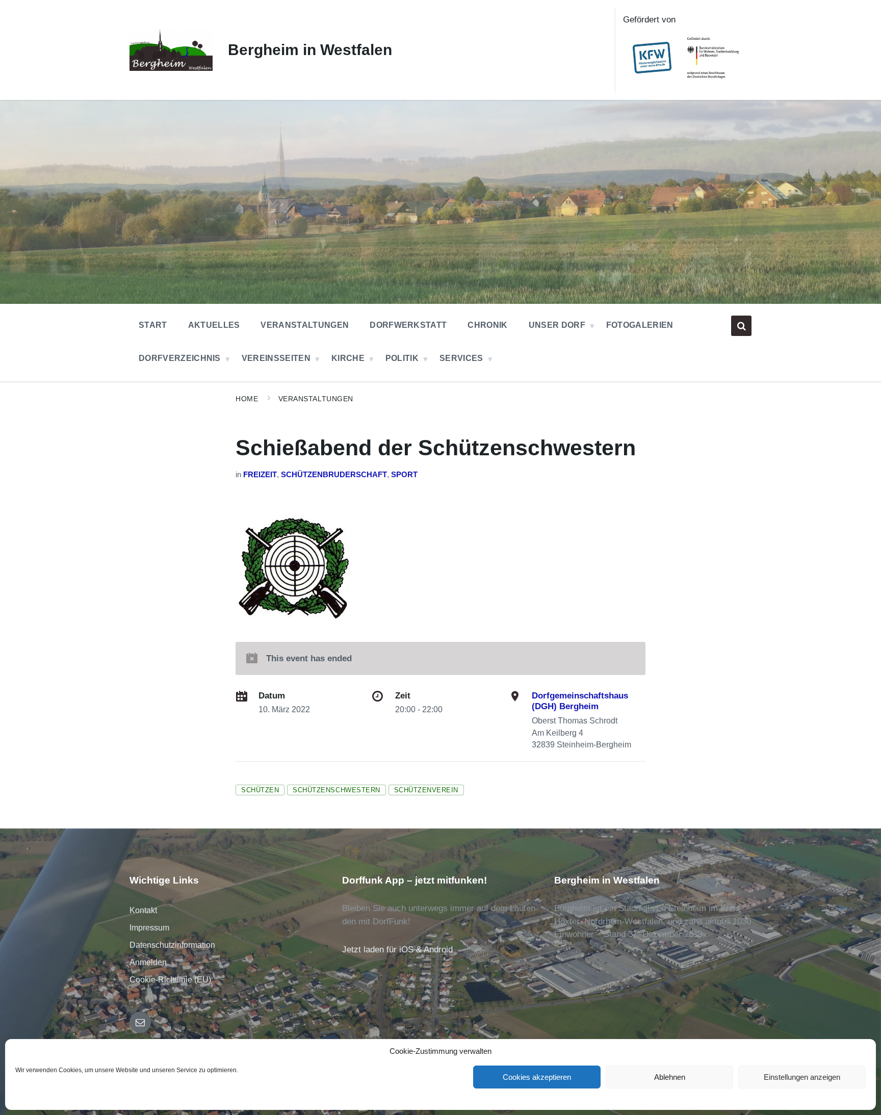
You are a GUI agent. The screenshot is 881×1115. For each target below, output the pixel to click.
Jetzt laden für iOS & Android (397, 949)
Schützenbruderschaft (334, 475)
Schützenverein (426, 790)
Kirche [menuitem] (348, 358)
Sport (404, 475)
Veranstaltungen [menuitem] (305, 325)
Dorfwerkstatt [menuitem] (408, 325)
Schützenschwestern (336, 790)
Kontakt (143, 910)
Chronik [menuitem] (487, 325)
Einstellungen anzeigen (802, 1077)
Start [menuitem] (153, 325)
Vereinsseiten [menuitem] (276, 358)
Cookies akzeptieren (537, 1077)
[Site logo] (171, 68)
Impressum (149, 927)
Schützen (260, 790)
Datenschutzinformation (172, 945)
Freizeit (260, 475)
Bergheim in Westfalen (310, 49)
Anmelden (148, 962)
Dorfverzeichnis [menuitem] (180, 358)
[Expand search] (741, 326)
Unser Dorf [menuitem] (557, 325)
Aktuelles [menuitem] (214, 325)
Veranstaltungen (315, 399)
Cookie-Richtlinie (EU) (170, 979)
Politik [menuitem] (402, 358)
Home (247, 399)
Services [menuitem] (461, 358)
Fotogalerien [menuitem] (639, 325)
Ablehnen (669, 1077)
